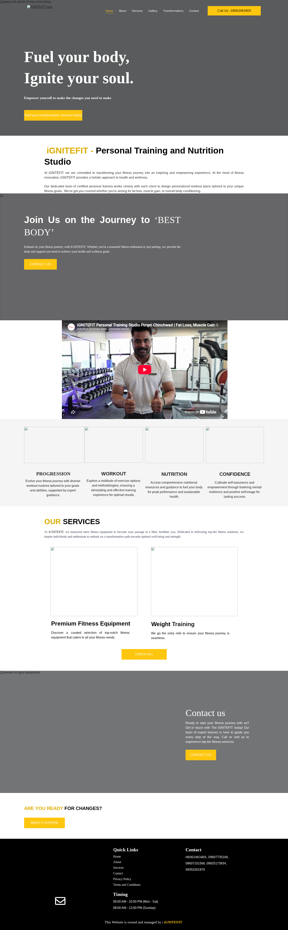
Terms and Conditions (126, 884)
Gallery (153, 10)
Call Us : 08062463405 (234, 10)
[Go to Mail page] (60, 901)
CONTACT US (40, 264)
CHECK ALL (144, 654)
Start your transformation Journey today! (53, 115)
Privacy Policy (122, 879)
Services (137, 10)
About (122, 10)
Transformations (173, 10)
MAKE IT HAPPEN (44, 822)
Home (109, 10)
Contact (194, 10)
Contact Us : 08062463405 (60, 886)
